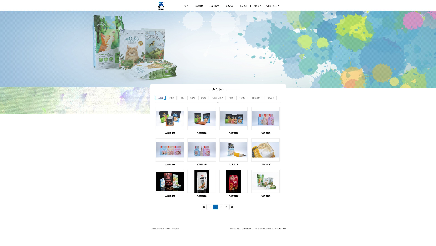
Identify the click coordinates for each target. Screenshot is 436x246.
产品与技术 (214, 6)
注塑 (231, 98)
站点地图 (176, 228)
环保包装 (242, 98)
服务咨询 (257, 6)
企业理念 (153, 228)
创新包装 (271, 98)
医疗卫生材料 (256, 98)
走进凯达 (199, 6)
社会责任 (168, 228)
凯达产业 (229, 6)
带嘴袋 (171, 98)
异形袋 (203, 98)
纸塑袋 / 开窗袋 (217, 98)
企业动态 (243, 6)
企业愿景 (161, 228)
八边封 (160, 98)
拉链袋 (192, 98)
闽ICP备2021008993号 (269, 228)
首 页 (186, 6)
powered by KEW (281, 228)
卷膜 (182, 98)
